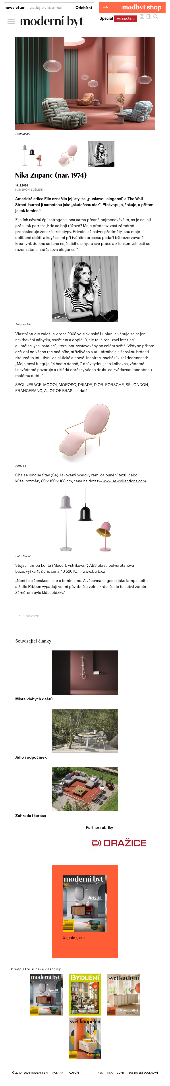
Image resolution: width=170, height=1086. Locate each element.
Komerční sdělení (28, 189)
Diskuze (29, 616)
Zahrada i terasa (30, 816)
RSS (100, 1072)
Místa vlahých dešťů (34, 699)
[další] (151, 154)
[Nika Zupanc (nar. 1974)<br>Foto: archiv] (101, 166)
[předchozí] (19, 154)
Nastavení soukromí (143, 1072)
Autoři (74, 1072)
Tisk (110, 1072)
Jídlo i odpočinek (31, 758)
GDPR (120, 1072)
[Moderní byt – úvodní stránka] (52, 26)
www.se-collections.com (124, 481)
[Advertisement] (67, 606)
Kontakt (58, 1072)
